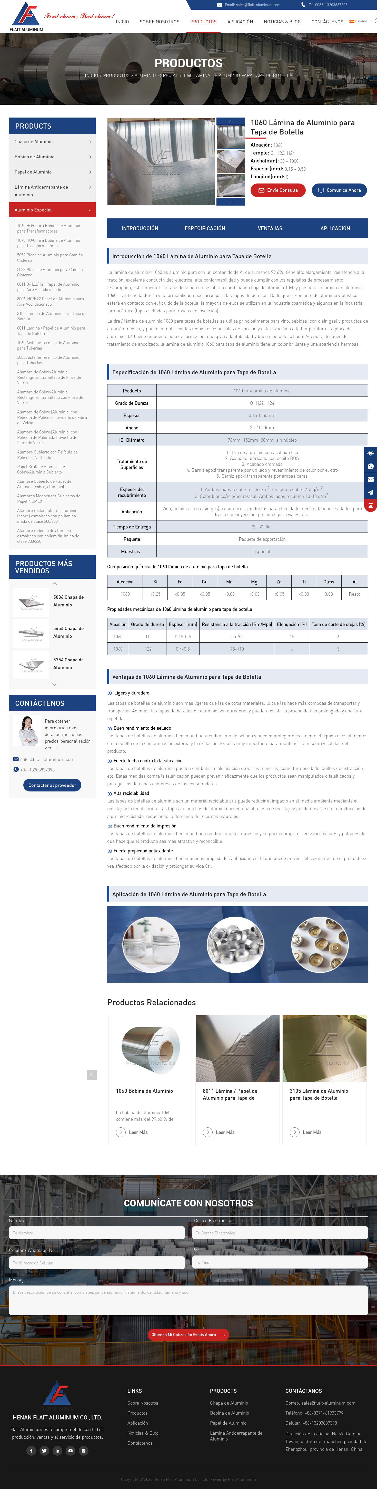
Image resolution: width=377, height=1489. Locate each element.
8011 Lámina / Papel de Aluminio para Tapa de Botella (51, 330)
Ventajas (270, 228)
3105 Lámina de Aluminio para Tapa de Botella (51, 316)
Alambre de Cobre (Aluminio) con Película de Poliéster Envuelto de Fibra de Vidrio (52, 417)
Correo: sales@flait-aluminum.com (320, 1403)
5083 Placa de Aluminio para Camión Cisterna (50, 272)
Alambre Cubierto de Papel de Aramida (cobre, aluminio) (44, 483)
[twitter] (44, 1451)
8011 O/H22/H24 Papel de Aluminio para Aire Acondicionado (48, 286)
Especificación (205, 228)
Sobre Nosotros (160, 21)
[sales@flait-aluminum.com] (370, 479)
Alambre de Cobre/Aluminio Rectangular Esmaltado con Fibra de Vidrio (50, 397)
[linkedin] (57, 1451)
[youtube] (70, 1451)
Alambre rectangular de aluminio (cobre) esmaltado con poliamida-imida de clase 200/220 (47, 516)
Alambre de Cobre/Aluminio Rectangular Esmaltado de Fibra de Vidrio (49, 377)
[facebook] (31, 1451)
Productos (203, 21)
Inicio (122, 21)
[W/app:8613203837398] (370, 466)
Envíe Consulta (282, 190)
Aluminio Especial (156, 75)
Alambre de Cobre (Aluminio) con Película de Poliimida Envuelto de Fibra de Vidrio (47, 437)
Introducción (140, 228)
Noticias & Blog (282, 21)
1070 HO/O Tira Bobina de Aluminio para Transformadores (48, 242)
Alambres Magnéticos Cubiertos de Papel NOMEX (48, 498)
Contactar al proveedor (52, 785)
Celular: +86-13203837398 (311, 1423)
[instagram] (83, 1451)
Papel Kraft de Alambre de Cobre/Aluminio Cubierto (41, 469)
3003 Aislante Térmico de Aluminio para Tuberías (48, 359)
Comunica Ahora (343, 190)
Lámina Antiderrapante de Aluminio (41, 190)
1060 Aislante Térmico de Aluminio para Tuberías (48, 345)
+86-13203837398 (37, 769)
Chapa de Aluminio (34, 141)
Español (360, 21)
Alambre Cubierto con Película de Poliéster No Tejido (47, 454)
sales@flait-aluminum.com (258, 5)
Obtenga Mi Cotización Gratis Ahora (184, 1334)
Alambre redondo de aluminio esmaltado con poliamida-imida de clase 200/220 (48, 536)
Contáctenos (327, 21)
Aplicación (240, 21)
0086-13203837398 (331, 5)
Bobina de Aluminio (35, 156)
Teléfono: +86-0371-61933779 (314, 1413)
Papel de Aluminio (33, 172)
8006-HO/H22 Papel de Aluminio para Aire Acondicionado (50, 301)
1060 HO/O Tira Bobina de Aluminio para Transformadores (48, 228)
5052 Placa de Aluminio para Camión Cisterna (50, 257)
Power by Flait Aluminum (233, 1479)
